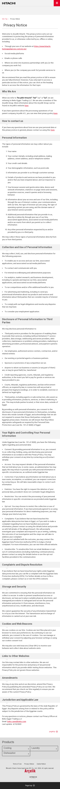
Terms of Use (17, 764)
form (53, 130)
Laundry (36, 748)
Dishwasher (9, 753)
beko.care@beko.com (16, 721)
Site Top (4, 19)
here (26, 106)
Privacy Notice (29, 764)
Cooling (7, 748)
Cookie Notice (41, 764)
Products (8, 742)
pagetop (52, 732)
